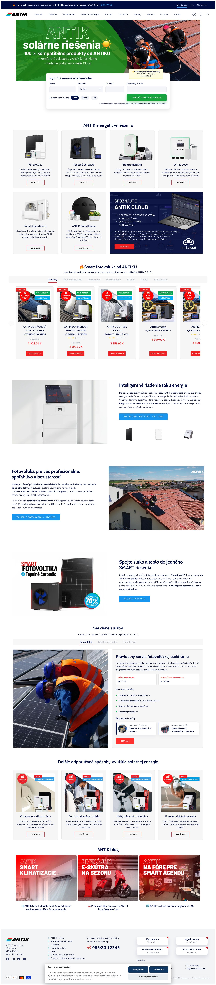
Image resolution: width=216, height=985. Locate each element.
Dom (75, 97)
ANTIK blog (108, 849)
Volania (150, 14)
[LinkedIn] (19, 959)
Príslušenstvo (113, 279)
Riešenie (82, 83)
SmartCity (123, 14)
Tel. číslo (109, 83)
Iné (94, 97)
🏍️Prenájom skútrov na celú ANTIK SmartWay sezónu (108, 907)
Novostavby (202, 5)
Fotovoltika (86, 642)
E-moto (108, 14)
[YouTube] (24, 959)
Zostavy (52, 279)
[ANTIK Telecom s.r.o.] (17, 14)
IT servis (164, 14)
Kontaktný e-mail (135, 83)
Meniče (144, 279)
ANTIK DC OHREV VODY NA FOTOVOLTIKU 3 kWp (117, 330)
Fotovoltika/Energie (89, 14)
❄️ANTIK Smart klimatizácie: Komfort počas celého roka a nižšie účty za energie (46, 907)
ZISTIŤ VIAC (106, 5)
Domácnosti (182, 5)
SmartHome (68, 14)
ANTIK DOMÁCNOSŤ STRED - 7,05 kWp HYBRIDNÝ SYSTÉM (76, 330)
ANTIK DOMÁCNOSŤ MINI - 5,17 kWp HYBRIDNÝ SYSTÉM (35, 330)
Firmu (84, 97)
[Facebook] (8, 959)
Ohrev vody (94, 279)
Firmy (192, 5)
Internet (39, 14)
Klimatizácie (161, 279)
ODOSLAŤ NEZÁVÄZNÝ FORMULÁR (146, 97)
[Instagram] (13, 959)
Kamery (137, 14)
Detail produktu (34, 353)
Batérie (131, 279)
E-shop (177, 14)
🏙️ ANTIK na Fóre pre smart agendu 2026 (170, 906)
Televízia (52, 14)
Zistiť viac (35, 183)
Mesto (52, 83)
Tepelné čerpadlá (72, 279)
